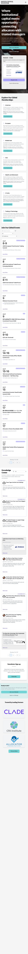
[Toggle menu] (25, 2)
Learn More (5, 254)
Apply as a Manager (14, 51)
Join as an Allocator (14, 47)
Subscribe (14, 676)
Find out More (14, 751)
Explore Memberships (14, 83)
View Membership (8, 116)
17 (17, 655)
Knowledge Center (6, 471)
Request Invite (14, 79)
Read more (8, 75)
